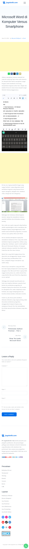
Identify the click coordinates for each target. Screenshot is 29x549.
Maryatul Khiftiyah (16, 38)
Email (3, 398)
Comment (4, 365)
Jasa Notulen (5, 501)
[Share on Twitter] (14, 74)
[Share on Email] (20, 74)
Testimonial (5, 473)
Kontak (4, 478)
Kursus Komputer (6, 498)
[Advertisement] (14, 56)
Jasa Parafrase (6, 503)
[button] (26, 546)
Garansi (4, 481)
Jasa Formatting (6, 509)
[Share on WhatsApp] (9, 74)
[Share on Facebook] (12, 74)
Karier (3, 484)
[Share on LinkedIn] (17, 74)
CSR (3, 486)
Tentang (4, 475)
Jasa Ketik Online (6, 512)
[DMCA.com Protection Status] (6, 535)
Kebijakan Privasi (6, 470)
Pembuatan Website (7, 495)
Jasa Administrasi (6, 506)
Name (3, 389)
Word (24, 38)
